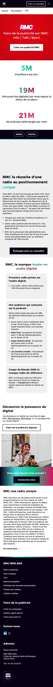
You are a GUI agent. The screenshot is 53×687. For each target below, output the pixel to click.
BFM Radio (26, 418)
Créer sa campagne (12, 609)
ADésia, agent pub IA (13, 613)
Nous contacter (10, 650)
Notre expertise (10, 570)
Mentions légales (11, 581)
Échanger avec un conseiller (28, 251)
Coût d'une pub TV (12, 617)
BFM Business (14, 418)
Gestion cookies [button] (10, 593)
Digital (32, 134)
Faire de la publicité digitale (21, 427)
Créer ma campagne (36, 4)
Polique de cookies (12, 589)
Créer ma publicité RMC (27, 47)
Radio (19, 134)
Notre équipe (9, 574)
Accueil (5, 11)
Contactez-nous (26, 480)
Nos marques (16, 11)
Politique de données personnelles (19, 585)
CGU (5, 578)
